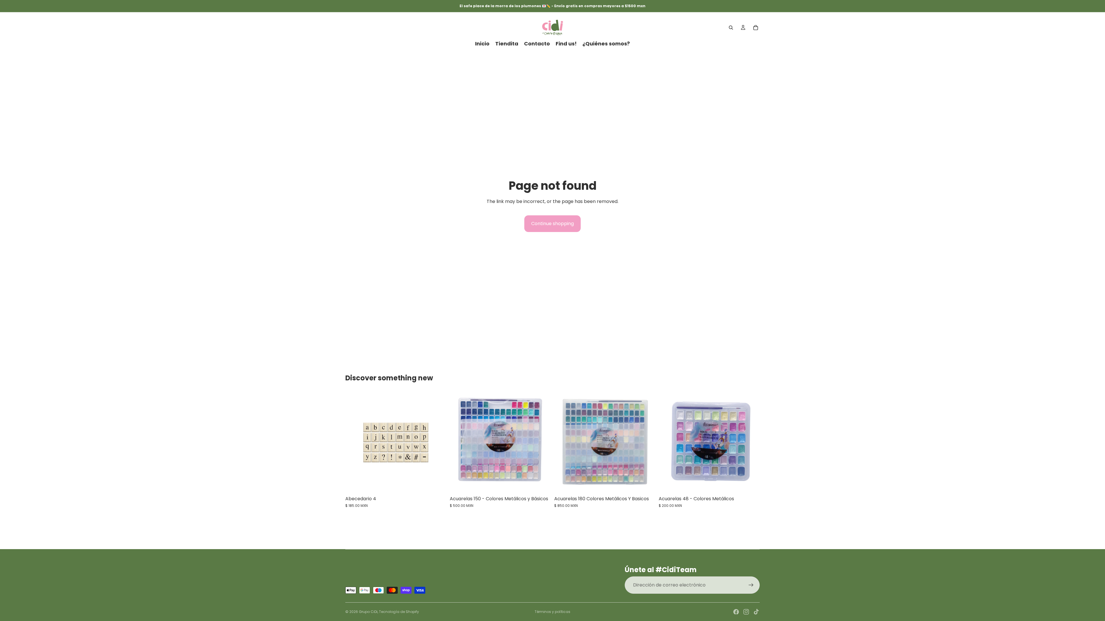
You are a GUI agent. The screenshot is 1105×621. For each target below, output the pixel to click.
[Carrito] (755, 27)
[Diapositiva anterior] (458, 442)
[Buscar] (731, 27)
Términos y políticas (552, 611)
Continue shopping (552, 223)
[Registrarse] (751, 585)
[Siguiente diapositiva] (542, 442)
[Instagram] (746, 611)
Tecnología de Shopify (399, 611)
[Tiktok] (756, 611)
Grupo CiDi (368, 611)
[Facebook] (736, 611)
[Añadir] (437, 484)
